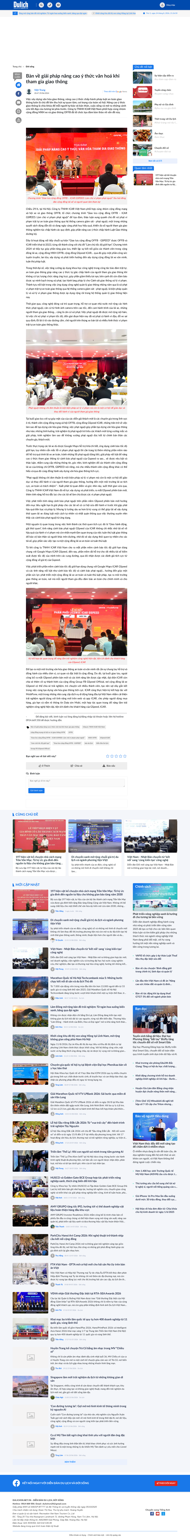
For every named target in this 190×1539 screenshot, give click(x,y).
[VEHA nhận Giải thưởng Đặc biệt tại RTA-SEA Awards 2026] (30, 1302)
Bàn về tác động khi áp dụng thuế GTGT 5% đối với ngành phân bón (153, 995)
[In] (19, 111)
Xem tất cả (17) (155, 161)
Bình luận (17, 75)
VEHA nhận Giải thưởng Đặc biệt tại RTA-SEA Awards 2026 (85, 1293)
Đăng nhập (170, 5)
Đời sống (18, 849)
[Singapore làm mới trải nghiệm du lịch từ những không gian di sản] (30, 1386)
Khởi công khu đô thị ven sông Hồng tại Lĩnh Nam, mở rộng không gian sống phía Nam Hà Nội (87, 13)
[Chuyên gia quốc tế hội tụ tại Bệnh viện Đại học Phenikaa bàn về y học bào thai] (30, 1074)
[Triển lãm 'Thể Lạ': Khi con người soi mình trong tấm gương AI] (30, 1161)
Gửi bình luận (36, 791)
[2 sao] (112, 756)
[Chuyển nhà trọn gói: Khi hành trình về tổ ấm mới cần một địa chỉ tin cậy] (30, 1499)
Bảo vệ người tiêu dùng (152, 1116)
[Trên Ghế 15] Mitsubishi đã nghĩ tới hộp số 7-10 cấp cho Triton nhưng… (154, 1102)
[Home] (19, 85)
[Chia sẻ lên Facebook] (19, 94)
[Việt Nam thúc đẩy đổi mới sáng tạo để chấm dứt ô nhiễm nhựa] (155, 1127)
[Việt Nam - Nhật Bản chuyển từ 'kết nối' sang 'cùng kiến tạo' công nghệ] (30, 958)
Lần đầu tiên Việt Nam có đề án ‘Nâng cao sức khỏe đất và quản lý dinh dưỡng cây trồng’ (155, 983)
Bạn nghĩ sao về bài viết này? (41, 756)
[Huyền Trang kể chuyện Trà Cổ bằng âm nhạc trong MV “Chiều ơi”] (30, 1357)
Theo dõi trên (109, 92)
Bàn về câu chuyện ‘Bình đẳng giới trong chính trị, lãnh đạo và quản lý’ (154, 970)
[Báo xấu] (19, 120)
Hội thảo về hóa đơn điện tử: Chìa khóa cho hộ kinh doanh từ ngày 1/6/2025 (156, 1210)
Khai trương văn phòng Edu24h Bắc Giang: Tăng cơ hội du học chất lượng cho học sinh (155, 1065)
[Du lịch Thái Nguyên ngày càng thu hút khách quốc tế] (30, 1528)
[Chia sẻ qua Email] (19, 103)
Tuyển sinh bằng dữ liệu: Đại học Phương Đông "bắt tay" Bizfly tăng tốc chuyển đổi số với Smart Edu (153, 1039)
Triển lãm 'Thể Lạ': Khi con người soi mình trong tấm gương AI (86, 1152)
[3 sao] (116, 756)
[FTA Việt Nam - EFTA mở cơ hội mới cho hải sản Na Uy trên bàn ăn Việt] (30, 1273)
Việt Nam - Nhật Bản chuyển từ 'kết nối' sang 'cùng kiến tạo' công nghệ (148, 859)
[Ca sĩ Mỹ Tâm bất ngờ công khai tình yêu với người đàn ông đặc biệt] (30, 1444)
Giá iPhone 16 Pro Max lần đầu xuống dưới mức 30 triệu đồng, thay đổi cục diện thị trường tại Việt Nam (155, 1198)
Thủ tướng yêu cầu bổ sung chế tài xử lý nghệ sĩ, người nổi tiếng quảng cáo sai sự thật (156, 1185)
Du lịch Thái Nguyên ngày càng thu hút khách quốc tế (82, 1519)
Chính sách (143, 886)
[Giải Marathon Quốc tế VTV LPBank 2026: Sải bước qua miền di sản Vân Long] (30, 1103)
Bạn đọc (141, 1008)
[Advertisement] (95, 41)
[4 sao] (120, 756)
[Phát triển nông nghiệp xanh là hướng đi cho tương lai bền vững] (155, 897)
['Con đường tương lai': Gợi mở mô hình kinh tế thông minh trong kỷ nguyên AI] (30, 1415)
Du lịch (81, 998)
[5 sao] (125, 756)
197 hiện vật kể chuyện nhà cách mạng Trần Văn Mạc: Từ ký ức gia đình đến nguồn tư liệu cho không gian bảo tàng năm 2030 (38, 860)
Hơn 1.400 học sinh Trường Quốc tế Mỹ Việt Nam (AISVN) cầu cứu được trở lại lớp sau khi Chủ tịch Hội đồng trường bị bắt (156, 1173)
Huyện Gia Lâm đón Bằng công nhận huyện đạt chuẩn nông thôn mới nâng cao (155, 1090)
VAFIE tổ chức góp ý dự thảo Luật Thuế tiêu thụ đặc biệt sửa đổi (156, 957)
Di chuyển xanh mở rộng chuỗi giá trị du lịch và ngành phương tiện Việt (94, 859)
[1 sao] (107, 756)
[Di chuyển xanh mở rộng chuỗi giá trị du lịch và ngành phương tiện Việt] (30, 929)
